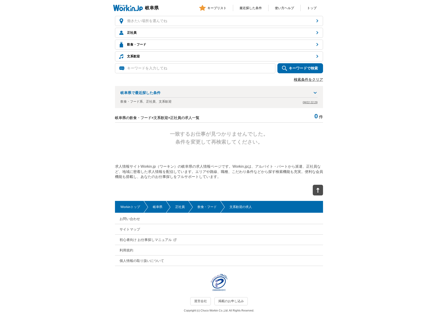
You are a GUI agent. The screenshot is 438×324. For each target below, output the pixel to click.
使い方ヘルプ (284, 8)
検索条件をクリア (308, 79)
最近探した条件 (251, 8)
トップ (312, 8)
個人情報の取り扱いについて (142, 261)
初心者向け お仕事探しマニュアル (146, 240)
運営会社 (200, 301)
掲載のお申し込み (231, 301)
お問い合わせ (130, 219)
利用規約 (126, 250)
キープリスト (217, 8)
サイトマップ (130, 229)
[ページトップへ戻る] (318, 190)
